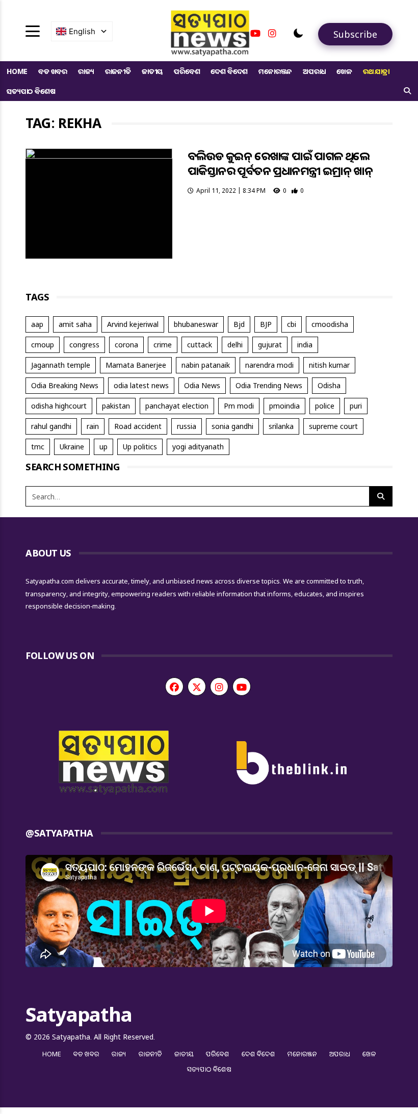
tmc (37, 446)
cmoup (42, 344)
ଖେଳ (344, 71)
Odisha (329, 385)
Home (17, 71)
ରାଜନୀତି (118, 71)
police (324, 406)
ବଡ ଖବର (52, 71)
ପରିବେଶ (187, 71)
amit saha (75, 324)
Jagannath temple (60, 365)
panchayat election (176, 406)
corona (126, 344)
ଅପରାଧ (314, 71)
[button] (298, 33)
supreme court (333, 426)
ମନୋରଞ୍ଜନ (275, 71)
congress (84, 344)
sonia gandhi (232, 426)
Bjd (239, 324)
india (304, 344)
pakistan (116, 406)
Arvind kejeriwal (133, 324)
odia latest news (141, 385)
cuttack (199, 344)
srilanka (281, 426)
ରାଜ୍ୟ (86, 71)
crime (162, 344)
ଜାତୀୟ (152, 71)
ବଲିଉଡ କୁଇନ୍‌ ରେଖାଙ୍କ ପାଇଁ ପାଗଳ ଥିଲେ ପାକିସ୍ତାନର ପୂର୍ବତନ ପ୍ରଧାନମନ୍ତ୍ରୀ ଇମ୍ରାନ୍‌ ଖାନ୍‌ (280, 163)
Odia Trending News (269, 385)
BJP (266, 324)
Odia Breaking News (64, 385)
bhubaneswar (196, 324)
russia (186, 426)
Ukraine (72, 446)
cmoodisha (329, 324)
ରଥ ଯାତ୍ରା (376, 71)
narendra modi (269, 365)
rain (93, 426)
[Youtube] (255, 33)
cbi (291, 324)
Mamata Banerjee (136, 365)
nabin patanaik (205, 365)
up (103, 446)
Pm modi (239, 406)
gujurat (270, 344)
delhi (235, 344)
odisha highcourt (59, 406)
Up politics (140, 446)
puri (356, 406)
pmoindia (284, 406)
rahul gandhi (51, 426)
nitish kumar (329, 365)
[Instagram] (272, 33)
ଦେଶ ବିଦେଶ (229, 71)
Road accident (138, 426)
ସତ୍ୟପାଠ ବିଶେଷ (31, 91)
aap (37, 324)
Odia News (202, 385)
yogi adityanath (198, 446)
